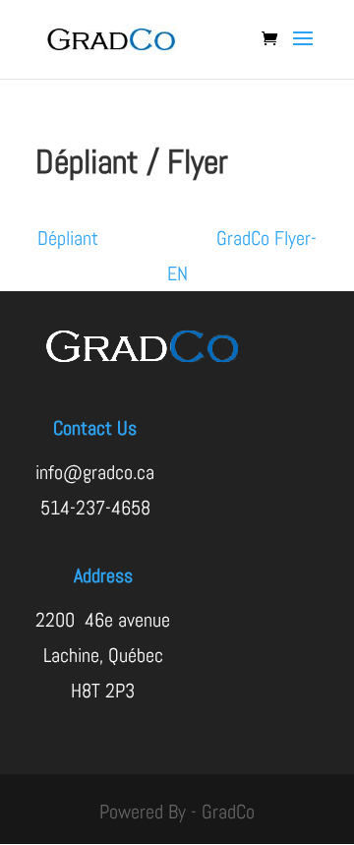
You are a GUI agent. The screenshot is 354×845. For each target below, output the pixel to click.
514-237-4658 (95, 507)
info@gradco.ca (94, 472)
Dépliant (126, 238)
